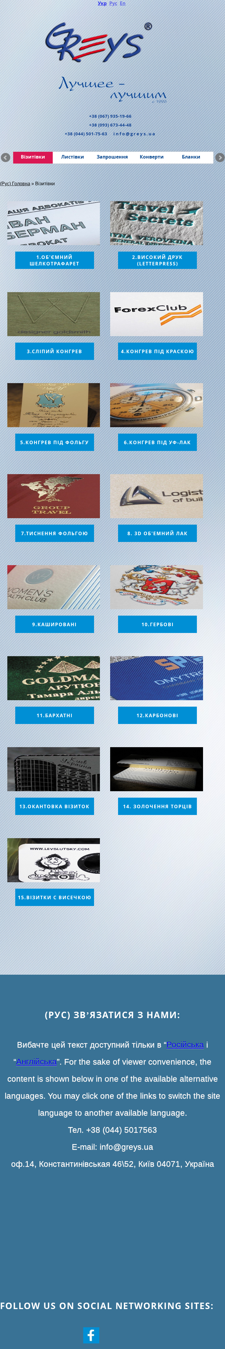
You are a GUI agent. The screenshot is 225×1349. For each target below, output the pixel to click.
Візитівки (33, 157)
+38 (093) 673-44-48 (110, 125)
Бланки (191, 157)
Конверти (152, 157)
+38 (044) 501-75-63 (86, 134)
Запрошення (112, 157)
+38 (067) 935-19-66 (110, 116)
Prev (5, 157)
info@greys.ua (134, 134)
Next (220, 157)
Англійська (36, 1061)
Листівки (72, 157)
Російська (185, 1044)
